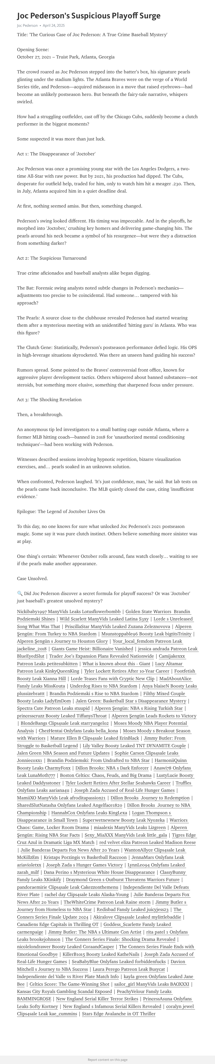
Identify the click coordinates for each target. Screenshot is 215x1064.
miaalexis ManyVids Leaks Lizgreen (130, 827)
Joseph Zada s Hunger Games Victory (84, 865)
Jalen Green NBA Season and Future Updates (63, 753)
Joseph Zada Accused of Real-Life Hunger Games (124, 790)
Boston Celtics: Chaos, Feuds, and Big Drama (106, 775)
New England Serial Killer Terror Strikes (97, 999)
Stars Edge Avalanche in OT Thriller (118, 1014)
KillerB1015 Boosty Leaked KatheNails (101, 954)
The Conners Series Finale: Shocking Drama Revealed (120, 939)
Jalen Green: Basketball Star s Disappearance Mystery (131, 701)
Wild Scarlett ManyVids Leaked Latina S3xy (104, 619)
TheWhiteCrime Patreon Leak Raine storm (107, 902)
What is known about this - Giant (116, 664)
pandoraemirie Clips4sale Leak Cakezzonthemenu (67, 887)
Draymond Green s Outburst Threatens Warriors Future (123, 879)
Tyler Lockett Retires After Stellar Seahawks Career (118, 783)
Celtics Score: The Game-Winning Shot (69, 984)
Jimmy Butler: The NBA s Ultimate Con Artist (94, 932)
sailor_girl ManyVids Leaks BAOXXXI (151, 984)
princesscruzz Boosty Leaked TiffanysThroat (62, 716)
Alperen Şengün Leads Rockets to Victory (154, 716)
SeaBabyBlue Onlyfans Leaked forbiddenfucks (119, 961)
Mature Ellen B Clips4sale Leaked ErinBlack (94, 738)
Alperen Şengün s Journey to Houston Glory (62, 641)
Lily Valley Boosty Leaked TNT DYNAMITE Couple (134, 746)
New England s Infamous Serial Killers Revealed (112, 1006)
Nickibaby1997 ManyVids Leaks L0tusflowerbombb (69, 611)
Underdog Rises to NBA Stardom (103, 686)
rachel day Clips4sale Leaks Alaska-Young (87, 894)
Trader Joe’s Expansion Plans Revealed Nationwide (101, 656)
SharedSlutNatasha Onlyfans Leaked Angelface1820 (69, 805)
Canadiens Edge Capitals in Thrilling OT (58, 924)
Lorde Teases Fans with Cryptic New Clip (112, 678)
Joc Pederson (27, 25)
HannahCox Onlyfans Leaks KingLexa (89, 813)
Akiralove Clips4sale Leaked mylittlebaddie (137, 917)
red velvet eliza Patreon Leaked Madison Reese (147, 842)
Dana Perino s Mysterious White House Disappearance (99, 872)
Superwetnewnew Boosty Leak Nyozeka (124, 820)
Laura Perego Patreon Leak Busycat (129, 969)
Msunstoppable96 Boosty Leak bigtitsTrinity (146, 634)
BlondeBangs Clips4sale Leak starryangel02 (65, 723)
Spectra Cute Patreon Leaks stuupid (53, 708)
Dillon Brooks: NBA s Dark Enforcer (112, 768)
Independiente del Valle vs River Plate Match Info (68, 976)
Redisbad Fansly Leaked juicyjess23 (133, 909)
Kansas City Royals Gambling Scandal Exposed (64, 991)
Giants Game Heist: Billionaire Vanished (92, 649)
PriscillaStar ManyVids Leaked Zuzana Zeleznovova (117, 626)
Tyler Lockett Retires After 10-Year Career (126, 671)
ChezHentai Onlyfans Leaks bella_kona (78, 731)
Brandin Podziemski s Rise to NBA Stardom (94, 693)
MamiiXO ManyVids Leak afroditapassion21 (61, 798)
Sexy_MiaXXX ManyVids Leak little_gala (126, 835)
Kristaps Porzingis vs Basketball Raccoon (85, 857)
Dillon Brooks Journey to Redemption (150, 798)
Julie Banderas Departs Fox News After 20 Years (70, 850)
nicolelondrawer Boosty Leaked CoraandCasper (65, 947)
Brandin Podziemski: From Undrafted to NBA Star (98, 760)
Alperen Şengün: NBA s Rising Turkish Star (139, 708)
